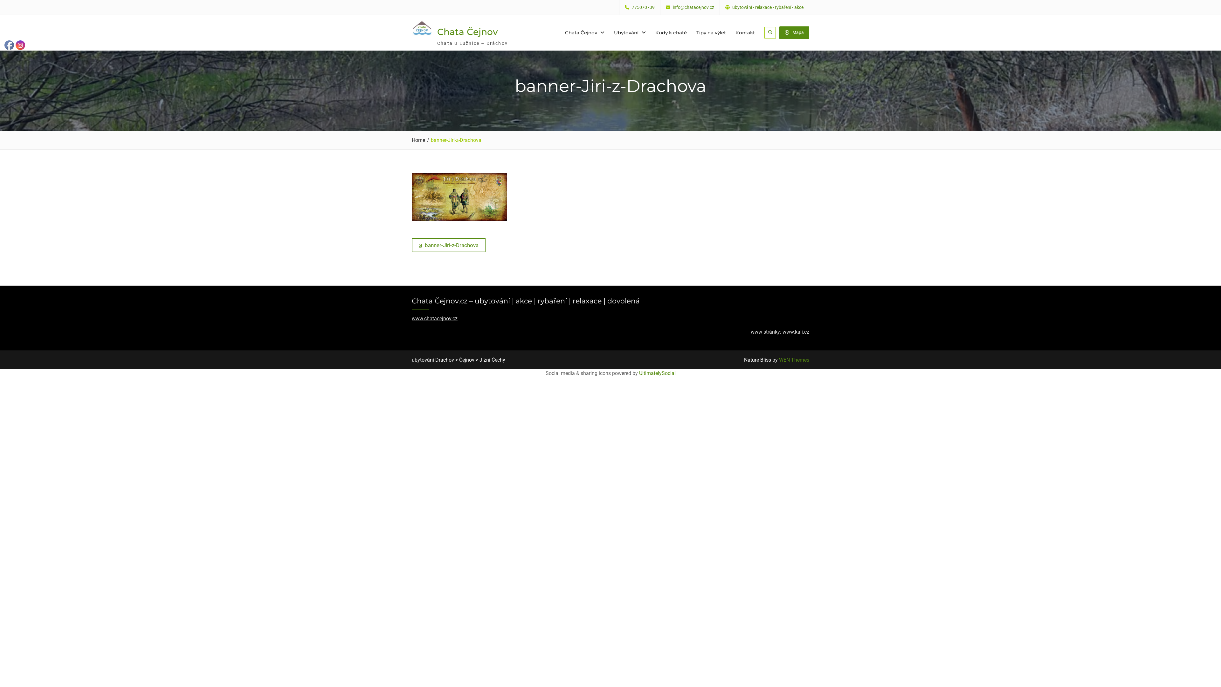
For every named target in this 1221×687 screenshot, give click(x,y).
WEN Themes (794, 360)
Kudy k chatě (671, 33)
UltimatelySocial (657, 373)
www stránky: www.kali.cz (780, 332)
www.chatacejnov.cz (435, 319)
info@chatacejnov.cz (693, 7)
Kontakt (745, 33)
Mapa (798, 32)
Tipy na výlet (711, 33)
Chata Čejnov (467, 31)
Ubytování (626, 33)
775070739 (643, 7)
